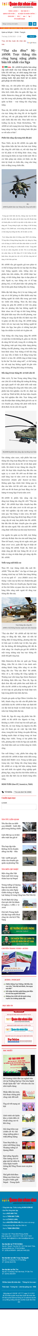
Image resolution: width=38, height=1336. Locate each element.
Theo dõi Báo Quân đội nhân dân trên (14, 42)
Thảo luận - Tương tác (10, 1287)
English (11, 16)
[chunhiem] (19, 941)
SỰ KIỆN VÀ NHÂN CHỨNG (26, 13)
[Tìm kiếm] (30, 24)
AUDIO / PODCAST (12, 980)
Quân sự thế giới (7, 32)
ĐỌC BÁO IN (24, 11)
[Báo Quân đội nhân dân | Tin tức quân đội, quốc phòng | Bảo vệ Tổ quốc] (19, 4)
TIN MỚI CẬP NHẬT (10, 869)
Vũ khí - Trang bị (20, 32)
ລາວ (24, 16)
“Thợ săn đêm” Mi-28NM (22, 792)
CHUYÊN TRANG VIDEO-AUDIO (15, 948)
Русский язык (19, 19)
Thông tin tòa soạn (29, 1282)
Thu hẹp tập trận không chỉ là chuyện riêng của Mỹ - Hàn (10, 849)
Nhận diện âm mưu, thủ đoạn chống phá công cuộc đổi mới (11, 1094)
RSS (34, 1287)
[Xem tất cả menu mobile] (34, 24)
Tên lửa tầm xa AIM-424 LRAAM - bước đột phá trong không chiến (11, 826)
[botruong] (19, 929)
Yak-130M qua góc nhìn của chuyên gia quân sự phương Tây (10, 860)
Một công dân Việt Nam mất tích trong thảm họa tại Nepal (10, 876)
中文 (18, 16)
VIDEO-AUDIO (13, 11)
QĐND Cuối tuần (9, 13)
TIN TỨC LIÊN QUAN (10, 819)
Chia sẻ (32, 36)
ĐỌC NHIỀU (7, 1051)
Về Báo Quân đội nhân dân (11, 1282)
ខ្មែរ (29, 16)
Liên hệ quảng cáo (25, 1287)
